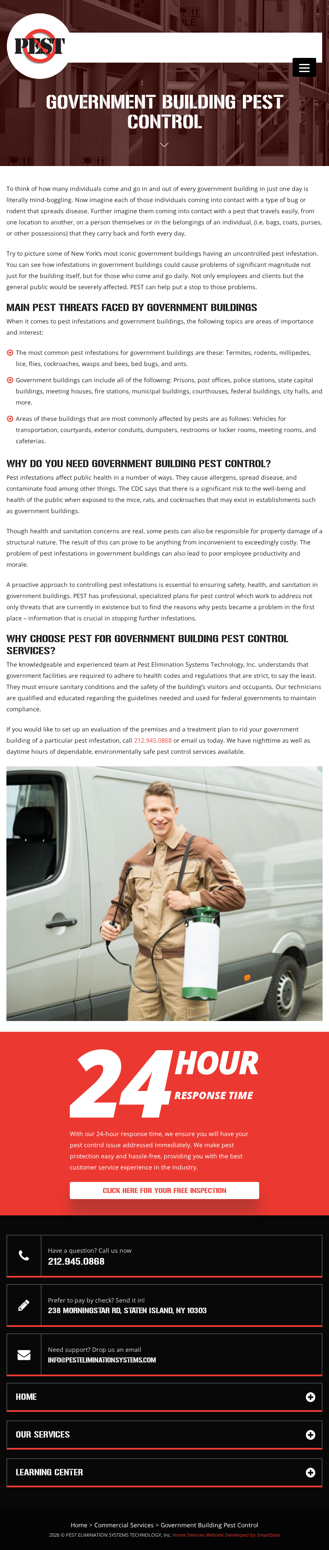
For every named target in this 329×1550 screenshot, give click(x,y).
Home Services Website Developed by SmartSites (226, 1535)
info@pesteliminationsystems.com (102, 1360)
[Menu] (304, 67)
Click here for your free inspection (164, 1190)
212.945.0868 (153, 740)
